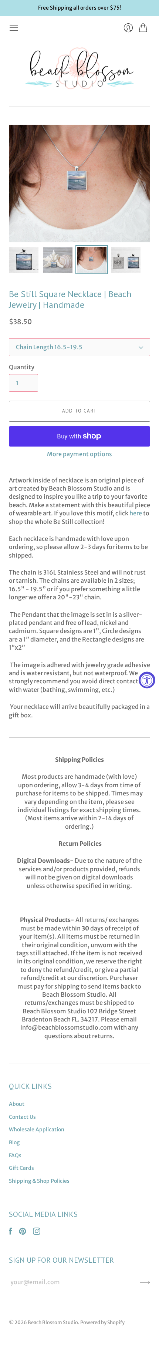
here (135, 513)
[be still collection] (142, 513)
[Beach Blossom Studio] (79, 69)
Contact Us (22, 1117)
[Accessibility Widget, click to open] (147, 680)
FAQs (15, 1155)
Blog (14, 1142)
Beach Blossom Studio (53, 1322)
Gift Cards (21, 1168)
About (16, 1104)
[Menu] (13, 28)
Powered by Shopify (102, 1322)
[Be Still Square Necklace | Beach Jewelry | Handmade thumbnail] (23, 260)
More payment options (79, 454)
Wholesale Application (36, 1129)
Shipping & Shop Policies (39, 1181)
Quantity (21, 367)
